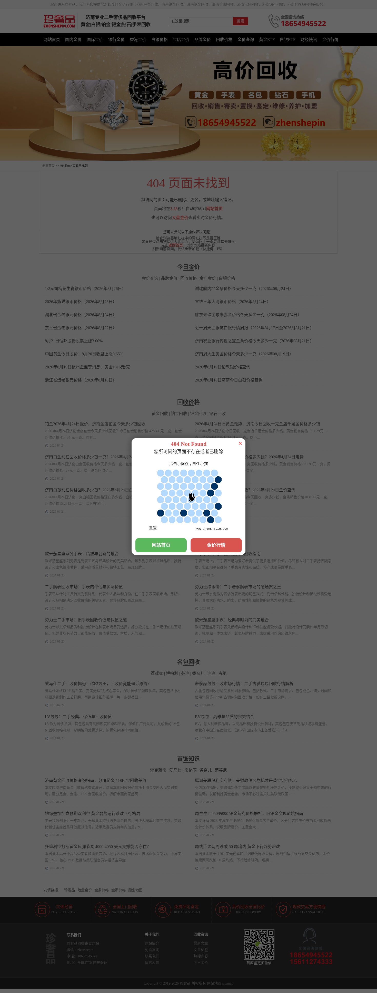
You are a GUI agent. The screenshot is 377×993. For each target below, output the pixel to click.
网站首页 (161, 544)
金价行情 (216, 544)
